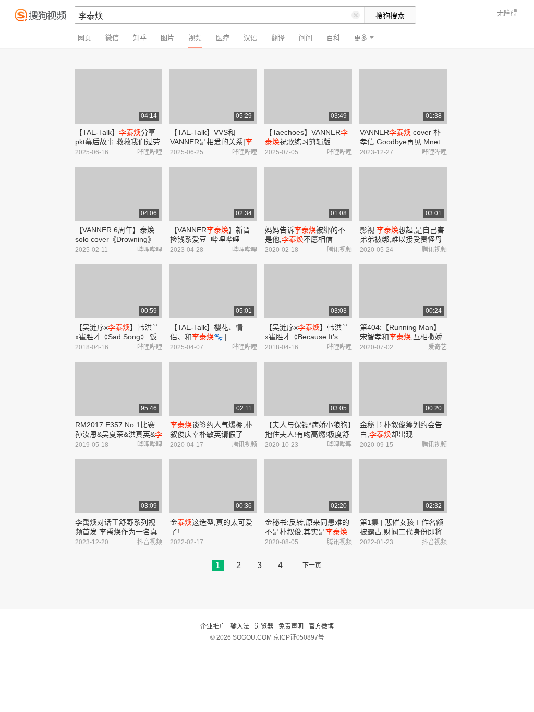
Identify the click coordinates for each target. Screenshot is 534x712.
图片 (167, 38)
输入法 (239, 626)
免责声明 (291, 626)
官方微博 (321, 626)
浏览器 (263, 626)
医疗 (222, 38)
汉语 (250, 38)
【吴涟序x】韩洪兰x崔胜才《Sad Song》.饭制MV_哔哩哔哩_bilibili (117, 336)
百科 (333, 38)
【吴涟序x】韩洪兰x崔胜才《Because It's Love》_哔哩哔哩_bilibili (307, 336)
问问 (305, 38)
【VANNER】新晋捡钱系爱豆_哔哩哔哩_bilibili (210, 239)
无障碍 (507, 13)
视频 (195, 38)
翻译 (278, 38)
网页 (84, 38)
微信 (112, 38)
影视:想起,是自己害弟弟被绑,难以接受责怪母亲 (402, 239)
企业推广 (212, 626)
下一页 (311, 565)
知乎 (140, 38)
